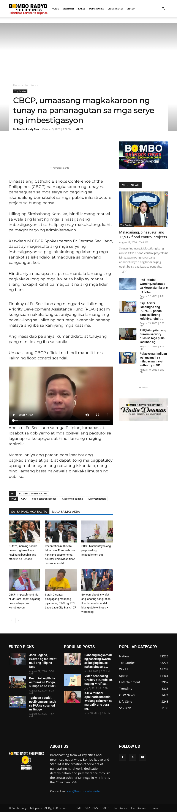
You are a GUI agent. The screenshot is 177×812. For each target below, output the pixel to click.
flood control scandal (44, 498)
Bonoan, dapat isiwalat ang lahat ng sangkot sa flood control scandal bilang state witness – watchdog (96, 603)
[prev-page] (11, 620)
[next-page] (18, 620)
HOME (55, 8)
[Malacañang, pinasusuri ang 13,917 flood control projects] (143, 209)
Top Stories (96, 8)
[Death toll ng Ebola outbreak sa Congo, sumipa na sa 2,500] (17, 682)
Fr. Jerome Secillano (72, 498)
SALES (81, 8)
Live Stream (115, 8)
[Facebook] (122, 757)
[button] (163, 9)
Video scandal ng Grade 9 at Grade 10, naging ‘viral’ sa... (98, 679)
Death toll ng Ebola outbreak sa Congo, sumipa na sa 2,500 (42, 682)
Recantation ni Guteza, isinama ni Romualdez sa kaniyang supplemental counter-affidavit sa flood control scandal (60, 554)
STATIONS (68, 8)
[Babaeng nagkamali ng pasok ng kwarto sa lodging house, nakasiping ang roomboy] (72, 659)
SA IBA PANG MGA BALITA (29, 511)
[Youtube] (142, 757)
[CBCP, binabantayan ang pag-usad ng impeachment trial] (97, 531)
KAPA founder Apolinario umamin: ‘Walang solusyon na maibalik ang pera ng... (98, 700)
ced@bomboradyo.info (83, 791)
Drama (130, 8)
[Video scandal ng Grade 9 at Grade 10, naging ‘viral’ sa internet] (72, 680)
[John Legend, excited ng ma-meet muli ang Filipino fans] (17, 659)
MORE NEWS (130, 185)
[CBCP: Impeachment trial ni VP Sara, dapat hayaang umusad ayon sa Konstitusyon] (24, 580)
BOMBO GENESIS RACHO (33, 493)
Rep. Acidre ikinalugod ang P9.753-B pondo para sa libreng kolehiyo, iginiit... (151, 310)
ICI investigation (97, 498)
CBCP (24, 498)
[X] (132, 757)
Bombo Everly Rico (28, 129)
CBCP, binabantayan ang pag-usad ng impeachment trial (96, 550)
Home (17, 85)
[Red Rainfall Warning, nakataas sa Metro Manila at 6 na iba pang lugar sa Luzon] (127, 284)
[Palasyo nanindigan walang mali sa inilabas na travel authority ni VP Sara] (127, 358)
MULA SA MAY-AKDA (66, 511)
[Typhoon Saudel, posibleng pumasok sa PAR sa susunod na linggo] (17, 702)
